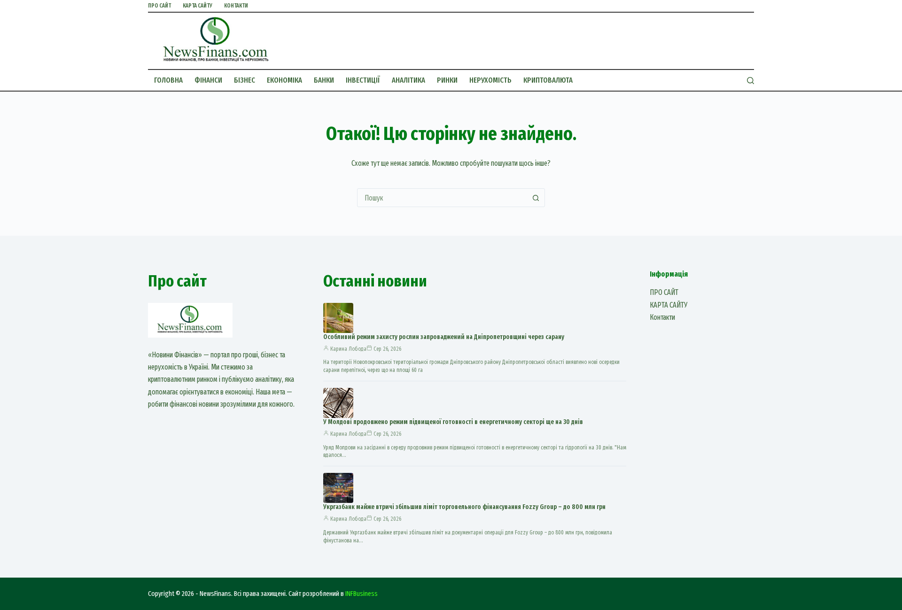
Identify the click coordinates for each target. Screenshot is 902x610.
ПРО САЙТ (159, 5)
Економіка (284, 80)
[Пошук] (750, 80)
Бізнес (244, 80)
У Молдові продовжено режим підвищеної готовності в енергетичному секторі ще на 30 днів (453, 422)
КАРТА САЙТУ (197, 5)
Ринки (447, 80)
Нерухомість (490, 80)
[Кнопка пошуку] (535, 198)
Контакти (236, 5)
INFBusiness (361, 593)
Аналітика (408, 80)
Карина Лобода (348, 349)
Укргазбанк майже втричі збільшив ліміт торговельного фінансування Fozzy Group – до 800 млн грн (464, 507)
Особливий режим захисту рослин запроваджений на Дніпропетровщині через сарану (443, 337)
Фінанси (208, 80)
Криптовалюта (548, 80)
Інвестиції (363, 80)
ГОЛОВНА (168, 80)
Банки (324, 80)
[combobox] (442, 197)
